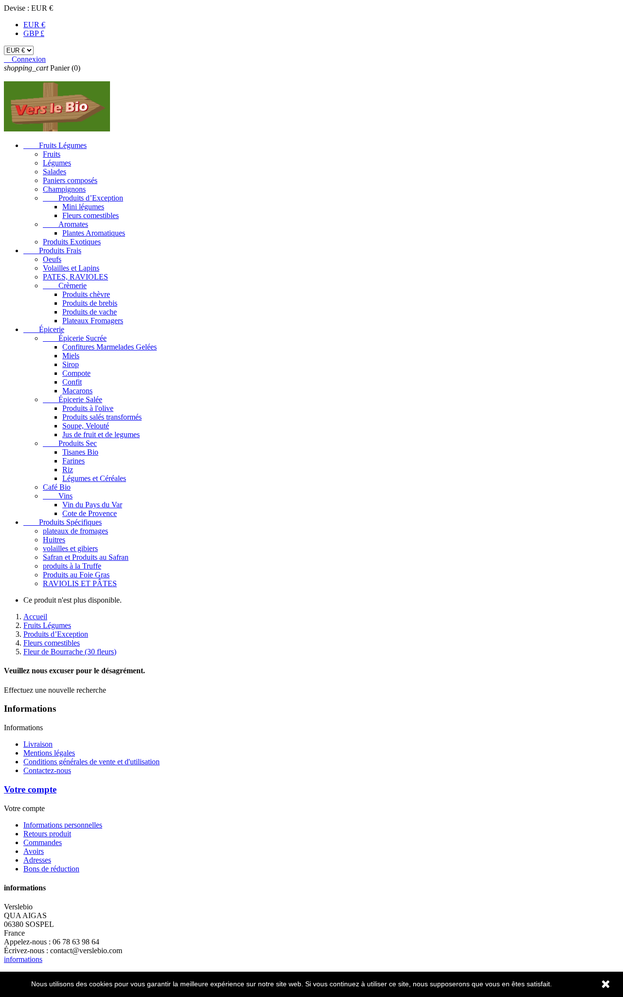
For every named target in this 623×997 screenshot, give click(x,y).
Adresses (37, 860)
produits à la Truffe (72, 566)
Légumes (57, 163)
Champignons (64, 189)
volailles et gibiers (70, 548)
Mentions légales (49, 753)
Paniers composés (70, 180)
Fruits (51, 154)
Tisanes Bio (80, 452)
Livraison (38, 744)
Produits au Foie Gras (76, 575)
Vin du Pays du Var (92, 504)
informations (23, 959)
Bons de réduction (51, 869)
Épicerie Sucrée (75, 338)
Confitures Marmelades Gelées (109, 347)
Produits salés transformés (102, 417)
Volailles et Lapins (71, 268)
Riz (67, 469)
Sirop (70, 364)
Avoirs (33, 851)
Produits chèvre (86, 294)
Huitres (54, 539)
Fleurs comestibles (90, 215)
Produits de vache (89, 312)
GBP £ (33, 33)
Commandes (42, 842)
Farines (73, 461)
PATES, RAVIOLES (75, 277)
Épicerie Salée (72, 399)
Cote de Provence (89, 513)
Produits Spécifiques (62, 522)
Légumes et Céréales (94, 478)
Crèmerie (65, 285)
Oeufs (52, 259)
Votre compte (30, 789)
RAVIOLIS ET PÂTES (80, 583)
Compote (76, 373)
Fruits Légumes (55, 145)
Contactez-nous (47, 770)
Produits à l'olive (87, 408)
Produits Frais (52, 250)
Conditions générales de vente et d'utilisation (91, 761)
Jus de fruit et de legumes (101, 434)
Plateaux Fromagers (92, 320)
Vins (58, 496)
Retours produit (47, 834)
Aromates (65, 224)
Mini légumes (83, 207)
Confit (72, 382)
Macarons (77, 391)
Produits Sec (70, 443)
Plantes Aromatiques (93, 233)
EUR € (34, 24)
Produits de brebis (89, 303)
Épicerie (43, 329)
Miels (70, 355)
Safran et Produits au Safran (85, 557)
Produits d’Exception (83, 198)
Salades (54, 171)
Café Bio (57, 487)
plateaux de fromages (75, 531)
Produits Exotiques (72, 242)
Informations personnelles (62, 825)
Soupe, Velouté (85, 426)
